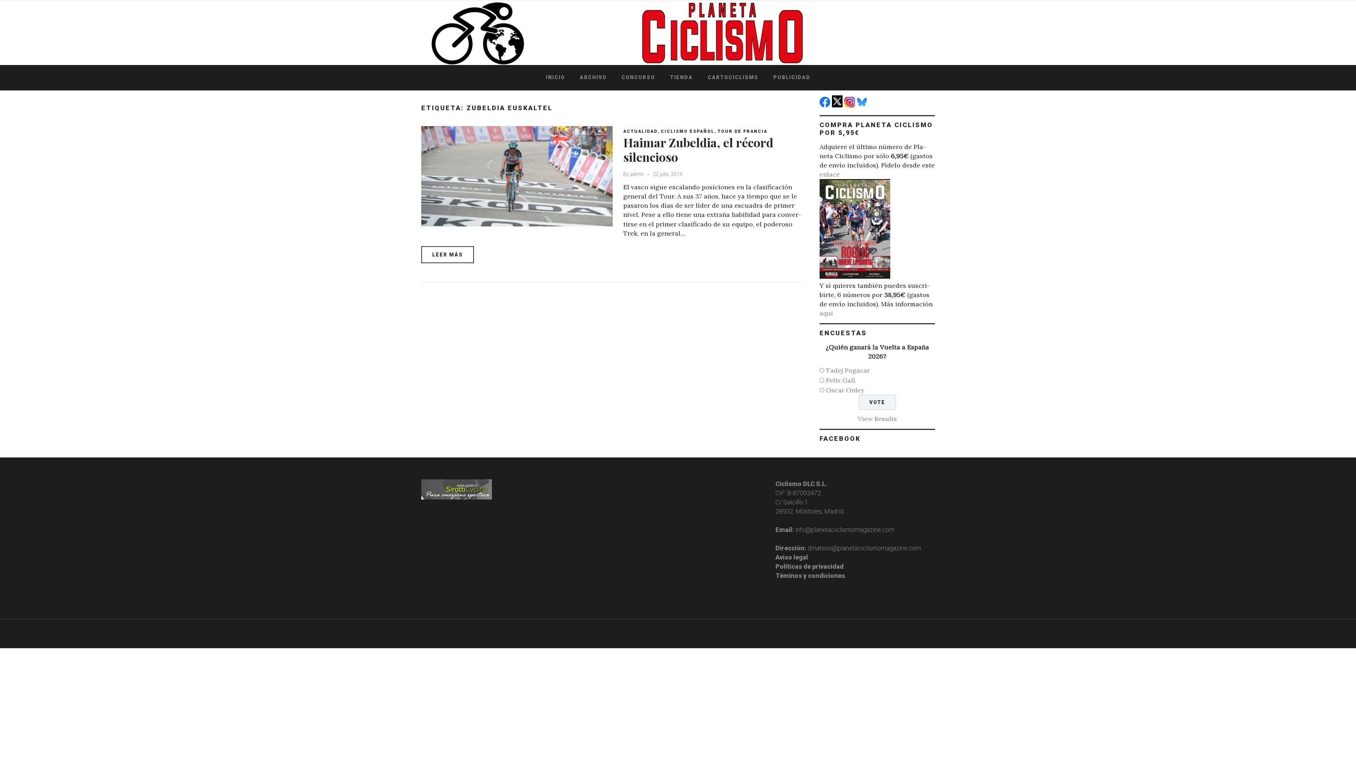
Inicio (555, 77)
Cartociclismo (733, 77)
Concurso (638, 77)
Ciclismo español (687, 131)
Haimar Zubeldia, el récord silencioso (698, 149)
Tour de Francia (742, 131)
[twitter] (838, 105)
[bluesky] (863, 105)
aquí (826, 313)
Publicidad (791, 77)
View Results (877, 419)
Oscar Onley (845, 390)
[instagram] (850, 105)
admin (637, 174)
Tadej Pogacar (848, 370)
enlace (830, 174)
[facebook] (826, 105)
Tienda (681, 77)
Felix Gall (840, 380)
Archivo (593, 77)
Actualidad (640, 131)
